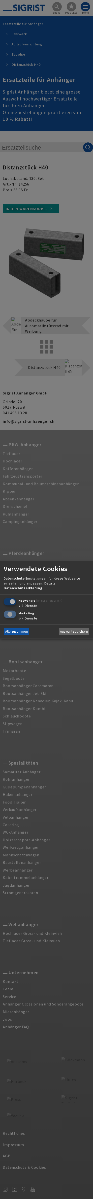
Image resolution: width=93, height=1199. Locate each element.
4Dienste (28, 618)
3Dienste (28, 605)
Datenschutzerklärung (23, 588)
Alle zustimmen (16, 631)
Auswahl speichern (74, 631)
